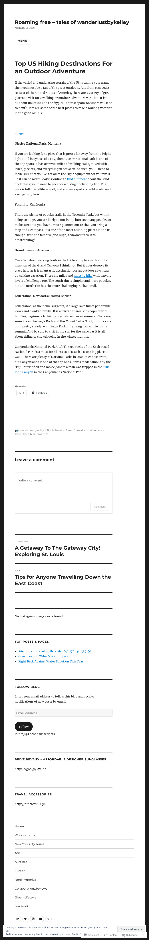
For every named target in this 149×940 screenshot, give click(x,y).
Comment (100, 506)
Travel (69, 430)
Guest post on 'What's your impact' (44, 656)
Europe (20, 871)
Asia (18, 853)
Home (19, 826)
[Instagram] (18, 919)
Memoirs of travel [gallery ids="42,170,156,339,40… (55, 651)
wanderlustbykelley (32, 430)
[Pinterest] (33, 919)
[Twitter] (25, 919)
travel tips (42, 433)
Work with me (25, 835)
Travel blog (29, 433)
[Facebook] (41, 919)
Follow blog (27, 687)
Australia (21, 862)
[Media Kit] (48, 919)
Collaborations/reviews (31, 888)
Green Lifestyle (25, 897)
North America (56, 430)
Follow (24, 726)
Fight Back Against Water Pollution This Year (50, 661)
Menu (22, 40)
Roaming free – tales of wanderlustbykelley (72, 22)
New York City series (29, 844)
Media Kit (21, 906)
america (81, 430)
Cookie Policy (79, 934)
